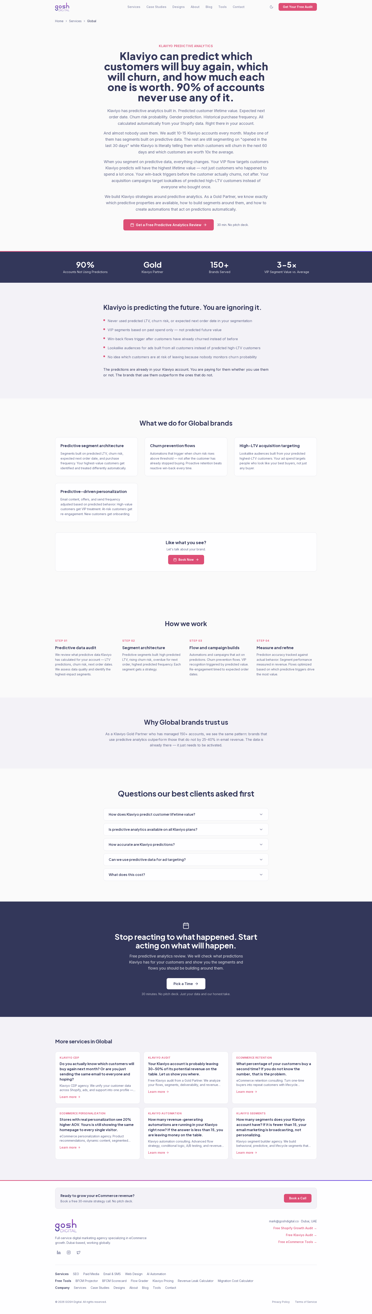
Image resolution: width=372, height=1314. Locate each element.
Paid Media (91, 1274)
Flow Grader (139, 1281)
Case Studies (156, 7)
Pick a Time (183, 984)
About (195, 7)
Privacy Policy (281, 1301)
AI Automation (156, 1274)
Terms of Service (306, 1301)
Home (59, 21)
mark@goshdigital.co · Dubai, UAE (293, 1221)
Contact (239, 7)
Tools (222, 7)
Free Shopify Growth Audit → (295, 1228)
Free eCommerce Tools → (297, 1242)
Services (133, 7)
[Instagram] (68, 1252)
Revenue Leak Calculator (196, 1281)
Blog (209, 7)
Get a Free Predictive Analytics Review (168, 225)
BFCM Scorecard (114, 1281)
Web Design (134, 1274)
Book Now (186, 559)
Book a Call (297, 1198)
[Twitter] (78, 1252)
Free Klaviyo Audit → (301, 1235)
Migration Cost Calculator (235, 1281)
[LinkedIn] (58, 1252)
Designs (178, 7)
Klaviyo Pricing (163, 1281)
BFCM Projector (87, 1281)
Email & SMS (112, 1274)
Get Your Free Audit (298, 7)
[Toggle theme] (271, 7)
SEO (76, 1274)
